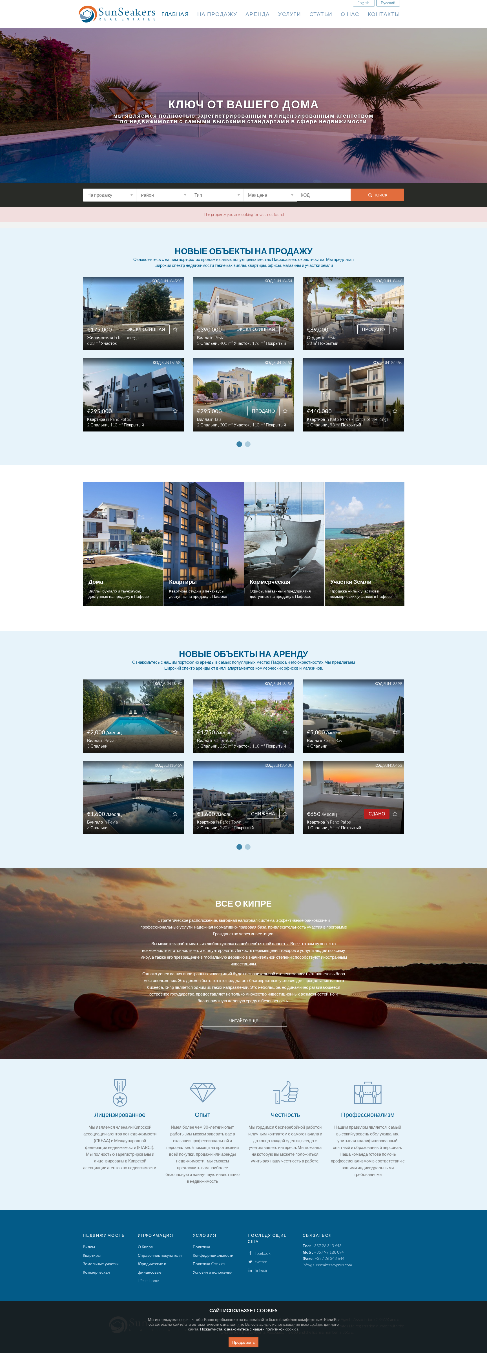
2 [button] (248, 444)
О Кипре (145, 1246)
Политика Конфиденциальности (213, 1251)
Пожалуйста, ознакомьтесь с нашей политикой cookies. (249, 1329)
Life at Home (148, 1280)
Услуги (289, 14)
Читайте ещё (243, 1020)
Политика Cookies (209, 1263)
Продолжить (243, 1342)
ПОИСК (380, 195)
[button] (109, 195)
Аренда (257, 14)
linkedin (260, 1270)
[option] (134, 358)
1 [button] (239, 444)
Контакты (384, 14)
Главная (175, 14)
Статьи (320, 14)
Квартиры (92, 1255)
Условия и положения (213, 1272)
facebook (262, 1253)
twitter (260, 1261)
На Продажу (217, 14)
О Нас (350, 14)
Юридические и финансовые (152, 1267)
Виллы (89, 1246)
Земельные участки (101, 1263)
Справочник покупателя (160, 1255)
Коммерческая (96, 1272)
